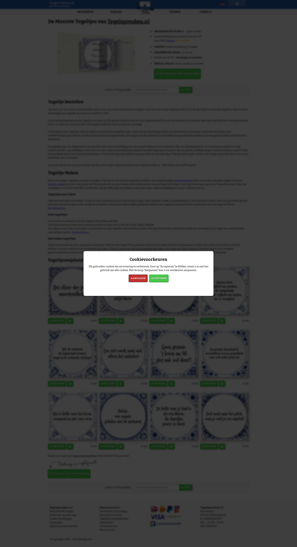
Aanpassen (138, 278)
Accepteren (158, 278)
